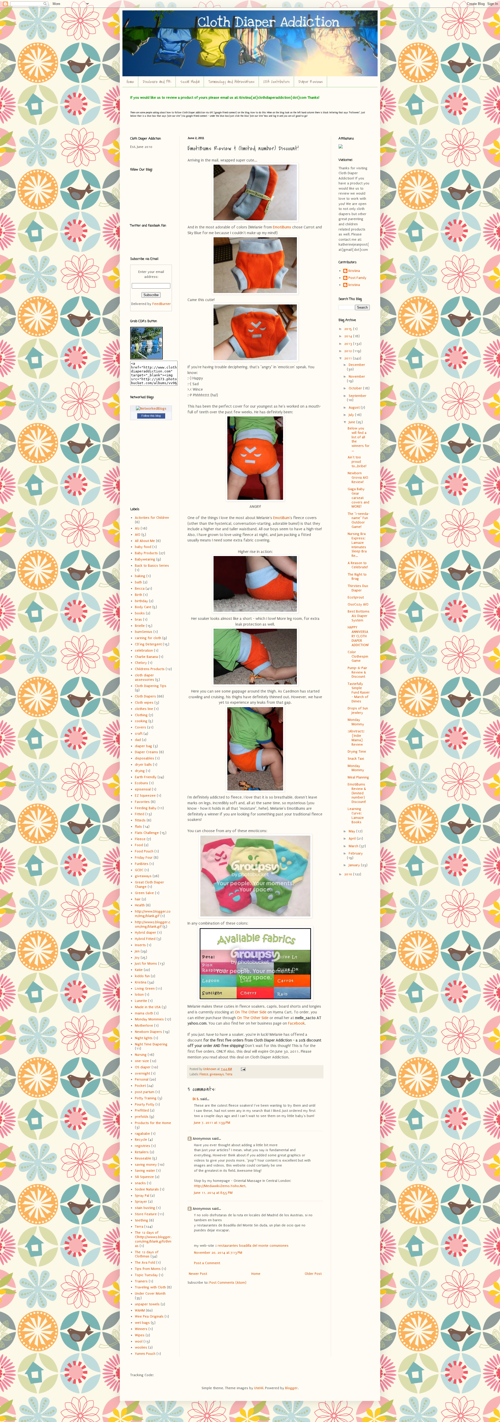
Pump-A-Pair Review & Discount (357, 672)
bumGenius (143, 632)
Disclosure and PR (157, 82)
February (356, 853)
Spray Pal (142, 1196)
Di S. (196, 1099)
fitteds (140, 820)
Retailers (142, 1152)
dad (138, 740)
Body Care (143, 607)
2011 (348, 358)
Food (139, 845)
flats (138, 826)
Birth (138, 595)
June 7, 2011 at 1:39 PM (212, 1123)
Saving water (145, 1170)
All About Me (145, 541)
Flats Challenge (147, 833)
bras (138, 619)
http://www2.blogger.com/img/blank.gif (152, 924)
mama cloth (144, 1013)
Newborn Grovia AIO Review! (358, 477)
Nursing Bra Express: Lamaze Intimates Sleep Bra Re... (357, 545)
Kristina (140, 982)
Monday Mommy (356, 722)
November (357, 376)
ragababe (142, 1134)
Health (140, 905)
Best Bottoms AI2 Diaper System (359, 615)
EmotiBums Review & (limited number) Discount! (357, 793)
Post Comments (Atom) (227, 1282)
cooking (141, 721)
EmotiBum (281, 518)
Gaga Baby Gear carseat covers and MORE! (358, 497)
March (354, 846)
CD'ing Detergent (148, 644)
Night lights (144, 1038)
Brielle (140, 626)
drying (140, 771)
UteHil (258, 1388)
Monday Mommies (149, 1019)
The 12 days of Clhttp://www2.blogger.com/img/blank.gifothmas (153, 1239)
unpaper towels (147, 1304)
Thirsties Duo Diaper (358, 588)
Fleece (203, 1074)
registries (142, 1146)
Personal (141, 1079)
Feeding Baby (146, 808)
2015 (348, 329)
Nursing (141, 1055)
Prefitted (142, 1110)
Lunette (141, 1001)
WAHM (140, 1310)
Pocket (140, 1086)
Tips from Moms (148, 1269)
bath (138, 582)
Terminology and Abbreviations (231, 82)
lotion (139, 994)
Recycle (141, 1140)
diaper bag (143, 746)
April (353, 838)
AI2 (137, 528)
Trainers (141, 1281)
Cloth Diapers (145, 696)
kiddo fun (142, 976)
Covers (140, 727)
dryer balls (143, 764)
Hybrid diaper (145, 932)
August (355, 407)
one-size (142, 1061)
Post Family (357, 278)
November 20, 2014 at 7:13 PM (218, 1253)
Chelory (141, 663)
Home (130, 82)
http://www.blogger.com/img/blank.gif (153, 913)
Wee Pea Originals (149, 1316)
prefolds (141, 1117)
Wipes (140, 1335)
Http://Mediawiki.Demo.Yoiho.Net (219, 1186)
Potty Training (146, 1098)
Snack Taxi (356, 758)
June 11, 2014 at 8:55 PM (213, 1193)
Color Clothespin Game (358, 656)
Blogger (291, 1388)
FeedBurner (161, 304)
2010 (348, 874)
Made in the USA (148, 1007)
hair (138, 899)
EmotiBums (282, 227)
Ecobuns (141, 783)
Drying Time (357, 751)
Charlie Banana (146, 657)
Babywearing (145, 559)
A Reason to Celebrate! (358, 565)
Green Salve (144, 893)
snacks (140, 1183)
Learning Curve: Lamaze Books (356, 815)
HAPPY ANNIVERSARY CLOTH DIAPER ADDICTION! (358, 636)
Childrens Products (150, 669)
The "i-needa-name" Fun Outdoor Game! (359, 520)
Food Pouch (144, 851)
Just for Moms (146, 963)
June (352, 422)
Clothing (141, 715)
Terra (228, 1074)
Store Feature (146, 1214)
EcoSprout (356, 597)
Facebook (296, 1023)
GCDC (139, 870)
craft (138, 733)
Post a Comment (207, 1263)
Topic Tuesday (146, 1275)
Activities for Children (152, 518)
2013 (348, 344)
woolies (141, 1347)
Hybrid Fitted (145, 939)
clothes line (144, 709)
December (357, 365)
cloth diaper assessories (144, 677)
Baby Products (146, 553)
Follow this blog (151, 415)
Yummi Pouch (145, 1354)
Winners (141, 1329)
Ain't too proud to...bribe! (357, 461)
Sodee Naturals (147, 1189)
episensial (143, 789)
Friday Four (144, 857)
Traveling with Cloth (150, 1287)
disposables (144, 758)
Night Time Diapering (151, 1044)
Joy (137, 957)
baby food (143, 547)
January (355, 865)
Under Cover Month (150, 1293)
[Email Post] (242, 1069)
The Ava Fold (145, 1262)
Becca (140, 588)
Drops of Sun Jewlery (358, 710)
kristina (354, 285)
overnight (142, 1073)
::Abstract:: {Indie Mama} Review (356, 737)
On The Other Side (250, 1012)
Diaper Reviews (310, 82)
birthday (141, 601)
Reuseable (143, 1158)
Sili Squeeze (144, 1177)
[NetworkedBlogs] (151, 408)
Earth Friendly (146, 777)
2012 (348, 351)
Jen (137, 951)
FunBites (141, 864)
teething (141, 1220)
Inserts (140, 945)
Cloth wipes (144, 702)
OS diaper (143, 1067)
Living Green (145, 988)
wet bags (142, 1323)
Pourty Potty (144, 1104)
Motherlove (144, 1025)
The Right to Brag (357, 576)
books (140, 613)
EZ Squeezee (145, 795)
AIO (137, 535)
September (357, 396)
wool (138, 1341)
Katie (139, 970)
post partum (144, 1092)
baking (140, 576)
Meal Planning (358, 777)
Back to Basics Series (152, 565)
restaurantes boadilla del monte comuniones (253, 1246)
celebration (144, 650)
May (352, 831)
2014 (348, 336)
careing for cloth (148, 638)
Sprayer (141, 1201)
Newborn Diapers (148, 1032)
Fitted (139, 814)
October (356, 388)
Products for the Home (153, 1123)
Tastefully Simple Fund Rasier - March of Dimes (359, 692)
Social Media (189, 82)
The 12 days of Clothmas (146, 1254)
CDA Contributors (276, 82)
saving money (146, 1165)
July (352, 415)
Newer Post (198, 1274)
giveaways (217, 1074)
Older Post (313, 1274)
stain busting (145, 1208)
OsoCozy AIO (358, 604)
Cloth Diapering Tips (150, 686)
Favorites (142, 802)
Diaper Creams (146, 752)
